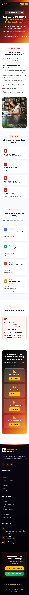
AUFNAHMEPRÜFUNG (8, 504)
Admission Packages (8, 480)
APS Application (7, 512)
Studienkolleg (6, 485)
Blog (4, 488)
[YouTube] (7, 464)
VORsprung (6, 506)
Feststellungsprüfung (8, 509)
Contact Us (5, 490)
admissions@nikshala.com (12, 543)
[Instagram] (3, 464)
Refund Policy (14, 592)
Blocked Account (7, 517)
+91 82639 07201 (10, 538)
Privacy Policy (7, 589)
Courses (5, 483)
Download (15, 378)
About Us (5, 477)
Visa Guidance (6, 514)
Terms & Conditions (19, 589)
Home (4, 475)
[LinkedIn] (11, 464)
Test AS (5, 501)
